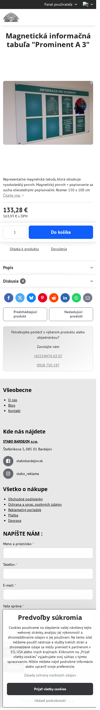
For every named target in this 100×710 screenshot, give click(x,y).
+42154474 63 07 (48, 356)
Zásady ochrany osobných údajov (50, 675)
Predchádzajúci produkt (25, 314)
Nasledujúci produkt (73, 314)
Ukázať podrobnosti (50, 700)
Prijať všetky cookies (50, 689)
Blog (11, 405)
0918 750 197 (48, 365)
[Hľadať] (65, 17)
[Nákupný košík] (78, 17)
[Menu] (90, 17)
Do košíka (61, 232)
